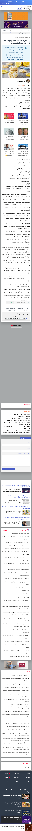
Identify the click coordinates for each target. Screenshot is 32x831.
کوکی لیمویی (19, 85)
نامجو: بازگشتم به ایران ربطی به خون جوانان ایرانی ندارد (18, 569)
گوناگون (7, 777)
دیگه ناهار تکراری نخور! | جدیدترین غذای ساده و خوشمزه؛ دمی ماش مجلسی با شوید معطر (15, 637)
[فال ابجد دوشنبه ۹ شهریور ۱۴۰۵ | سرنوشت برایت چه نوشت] (28, 827)
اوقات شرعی (9, 1)
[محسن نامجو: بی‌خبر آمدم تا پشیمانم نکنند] (26, 796)
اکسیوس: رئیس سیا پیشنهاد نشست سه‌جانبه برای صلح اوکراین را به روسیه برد (15, 619)
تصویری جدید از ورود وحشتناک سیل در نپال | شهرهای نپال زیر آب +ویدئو (16, 652)
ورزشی (7, 773)
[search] (1, 9)
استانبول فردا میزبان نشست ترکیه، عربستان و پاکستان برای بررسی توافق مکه (16, 565)
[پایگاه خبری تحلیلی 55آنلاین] (23, 7)
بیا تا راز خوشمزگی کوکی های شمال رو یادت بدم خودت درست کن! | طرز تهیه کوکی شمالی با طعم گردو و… (16, 419)
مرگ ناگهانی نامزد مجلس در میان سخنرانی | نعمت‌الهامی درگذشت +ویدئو (16, 602)
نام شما (28, 442)
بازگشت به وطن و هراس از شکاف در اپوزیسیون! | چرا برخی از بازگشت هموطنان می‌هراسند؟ (17, 518)
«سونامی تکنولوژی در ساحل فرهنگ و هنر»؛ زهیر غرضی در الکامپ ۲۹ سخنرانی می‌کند (15, 553)
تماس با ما (16, 1)
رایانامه (28, 448)
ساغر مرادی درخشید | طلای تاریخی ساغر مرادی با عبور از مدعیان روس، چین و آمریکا (16, 589)
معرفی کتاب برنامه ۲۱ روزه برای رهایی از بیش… (12, 811)
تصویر (7, 781)
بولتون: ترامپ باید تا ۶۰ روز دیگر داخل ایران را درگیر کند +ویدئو (17, 641)
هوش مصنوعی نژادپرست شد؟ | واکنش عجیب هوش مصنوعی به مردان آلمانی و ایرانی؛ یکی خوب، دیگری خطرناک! (16, 613)
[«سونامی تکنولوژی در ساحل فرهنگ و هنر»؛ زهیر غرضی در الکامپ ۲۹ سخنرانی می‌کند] (26, 490)
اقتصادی (28, 777)
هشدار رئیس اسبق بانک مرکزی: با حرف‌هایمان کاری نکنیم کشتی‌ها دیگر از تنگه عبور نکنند (16, 559)
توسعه (29, 773)
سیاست (28, 781)
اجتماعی (17, 773)
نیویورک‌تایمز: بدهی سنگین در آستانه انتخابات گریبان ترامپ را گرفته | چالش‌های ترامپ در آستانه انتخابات (15, 607)
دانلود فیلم (26, 768)
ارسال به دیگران (25, 33)
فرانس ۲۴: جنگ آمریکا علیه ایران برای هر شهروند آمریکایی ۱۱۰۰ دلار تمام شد (16, 646)
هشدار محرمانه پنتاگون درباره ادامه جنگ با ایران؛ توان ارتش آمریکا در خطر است (15, 583)
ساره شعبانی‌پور (21, 81)
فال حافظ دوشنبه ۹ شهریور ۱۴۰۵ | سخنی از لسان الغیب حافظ (12, 818)
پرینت (19, 33)
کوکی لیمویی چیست (10, 308)
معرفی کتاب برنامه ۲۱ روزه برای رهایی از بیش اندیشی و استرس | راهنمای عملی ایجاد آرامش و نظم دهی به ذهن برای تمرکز (17, 544)
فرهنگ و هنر (17, 777)
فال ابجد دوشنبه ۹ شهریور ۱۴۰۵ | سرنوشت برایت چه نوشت (13, 827)
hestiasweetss (24, 300)
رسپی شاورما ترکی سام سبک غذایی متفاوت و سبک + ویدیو (17, 593)
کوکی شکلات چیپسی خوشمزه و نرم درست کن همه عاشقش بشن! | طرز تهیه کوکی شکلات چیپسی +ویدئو (16, 431)
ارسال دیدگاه (8, 469)
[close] (30, 823)
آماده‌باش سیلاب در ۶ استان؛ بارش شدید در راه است (19, 656)
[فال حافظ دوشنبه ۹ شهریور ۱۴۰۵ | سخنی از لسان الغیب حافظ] (26, 819)
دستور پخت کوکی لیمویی (10, 311)
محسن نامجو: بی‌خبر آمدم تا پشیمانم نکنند (20, 533)
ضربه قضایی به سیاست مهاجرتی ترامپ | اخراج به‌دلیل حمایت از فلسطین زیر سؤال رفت (16, 574)
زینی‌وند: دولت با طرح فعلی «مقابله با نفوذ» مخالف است (18, 597)
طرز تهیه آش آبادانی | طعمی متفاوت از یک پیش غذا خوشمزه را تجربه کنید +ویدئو (15, 538)
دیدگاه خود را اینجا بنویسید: (24, 453)
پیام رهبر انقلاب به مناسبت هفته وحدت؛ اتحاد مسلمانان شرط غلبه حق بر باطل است (16, 631)
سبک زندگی (17, 781)
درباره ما (23, 1)
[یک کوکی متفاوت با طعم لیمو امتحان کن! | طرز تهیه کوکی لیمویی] (16, 316)
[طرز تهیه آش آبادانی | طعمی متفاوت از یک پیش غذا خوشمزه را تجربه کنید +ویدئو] (26, 804)
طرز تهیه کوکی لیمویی (23, 311)
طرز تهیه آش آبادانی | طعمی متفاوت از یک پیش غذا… (12, 803)
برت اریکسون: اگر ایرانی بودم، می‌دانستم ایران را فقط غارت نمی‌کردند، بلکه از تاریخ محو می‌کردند (18, 496)
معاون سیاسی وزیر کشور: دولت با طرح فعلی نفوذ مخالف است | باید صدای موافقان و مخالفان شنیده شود (15, 625)
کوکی (27, 308)
